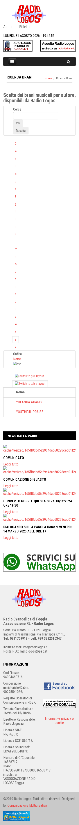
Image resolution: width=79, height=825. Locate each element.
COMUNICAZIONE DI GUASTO (24, 479)
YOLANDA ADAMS (29, 402)
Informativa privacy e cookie (59, 720)
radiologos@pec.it (33, 651)
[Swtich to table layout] (30, 383)
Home (48, 78)
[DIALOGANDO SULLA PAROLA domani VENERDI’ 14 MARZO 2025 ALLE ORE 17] (39, 518)
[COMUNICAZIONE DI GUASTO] (39, 470)
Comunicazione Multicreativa (27, 805)
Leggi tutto (10, 464)
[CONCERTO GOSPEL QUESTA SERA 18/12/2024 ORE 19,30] (39, 492)
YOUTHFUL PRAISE (29, 412)
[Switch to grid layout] (29, 376)
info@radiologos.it (35, 647)
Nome (17, 359)
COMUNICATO (13, 458)
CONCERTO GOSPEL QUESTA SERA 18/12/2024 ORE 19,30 (37, 503)
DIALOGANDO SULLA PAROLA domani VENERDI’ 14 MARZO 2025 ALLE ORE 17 (37, 529)
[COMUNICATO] (39, 448)
